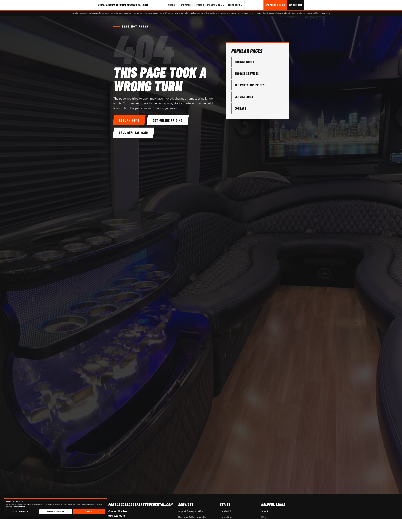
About (264, 511)
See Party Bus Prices (250, 85)
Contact (240, 108)
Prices (200, 4)
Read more (325, 13)
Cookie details (19, 506)
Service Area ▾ (215, 4)
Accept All (89, 511)
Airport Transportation (191, 511)
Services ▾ (187, 4)
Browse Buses (245, 62)
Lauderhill (225, 511)
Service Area (244, 97)
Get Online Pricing (275, 5)
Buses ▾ (172, 4)
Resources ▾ (235, 4)
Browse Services (247, 73)
